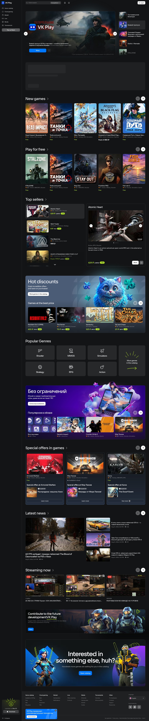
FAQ (40, 705)
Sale (26, 702)
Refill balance (56, 700)
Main (40, 698)
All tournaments (99, 700)
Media (83, 695)
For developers (113, 698)
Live (68, 695)
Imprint (143, 718)
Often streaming (71, 698)
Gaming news (84, 700)
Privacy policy (116, 718)
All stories (83, 698)
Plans (40, 700)
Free (26, 700)
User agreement (108, 718)
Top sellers (34, 199)
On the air (69, 700)
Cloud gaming (43, 695)
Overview (97, 698)
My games (28, 705)
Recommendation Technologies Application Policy (130, 718)
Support (111, 702)
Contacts (111, 700)
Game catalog (29, 695)
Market (55, 695)
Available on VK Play (30, 698)
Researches (112, 705)
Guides (83, 705)
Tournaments (99, 695)
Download (42, 702)
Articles (83, 702)
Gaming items (56, 698)
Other (111, 695)
